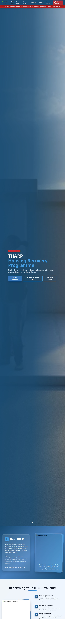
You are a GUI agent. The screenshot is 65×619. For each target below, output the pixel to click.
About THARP (18, 2)
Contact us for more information (14, 567)
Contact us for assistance (53, 6)
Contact (41, 2)
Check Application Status (33, 278)
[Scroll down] (32, 522)
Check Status (48, 2)
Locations (33, 2)
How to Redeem (25, 2)
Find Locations (15, 278)
